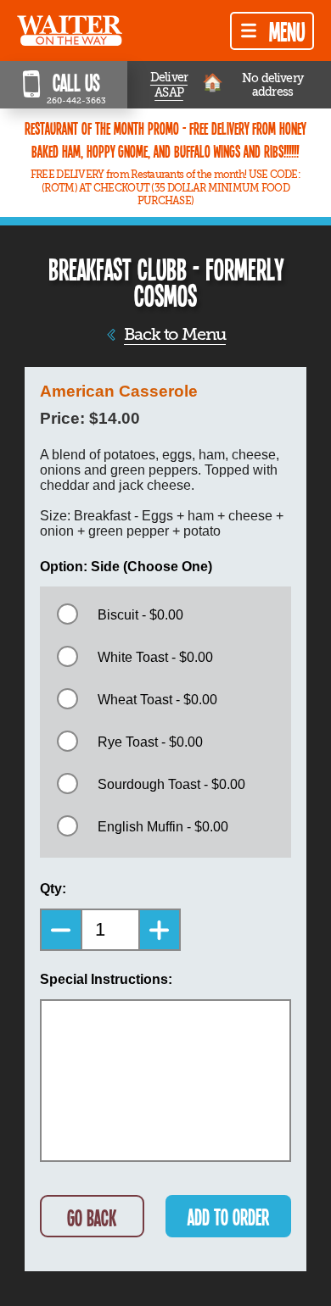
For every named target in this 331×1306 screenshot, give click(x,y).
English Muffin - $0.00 (163, 827)
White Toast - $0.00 (155, 657)
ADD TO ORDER (228, 1216)
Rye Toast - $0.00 (150, 742)
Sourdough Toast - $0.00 (171, 784)
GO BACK (91, 1217)
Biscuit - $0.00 (140, 615)
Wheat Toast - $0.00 (157, 699)
